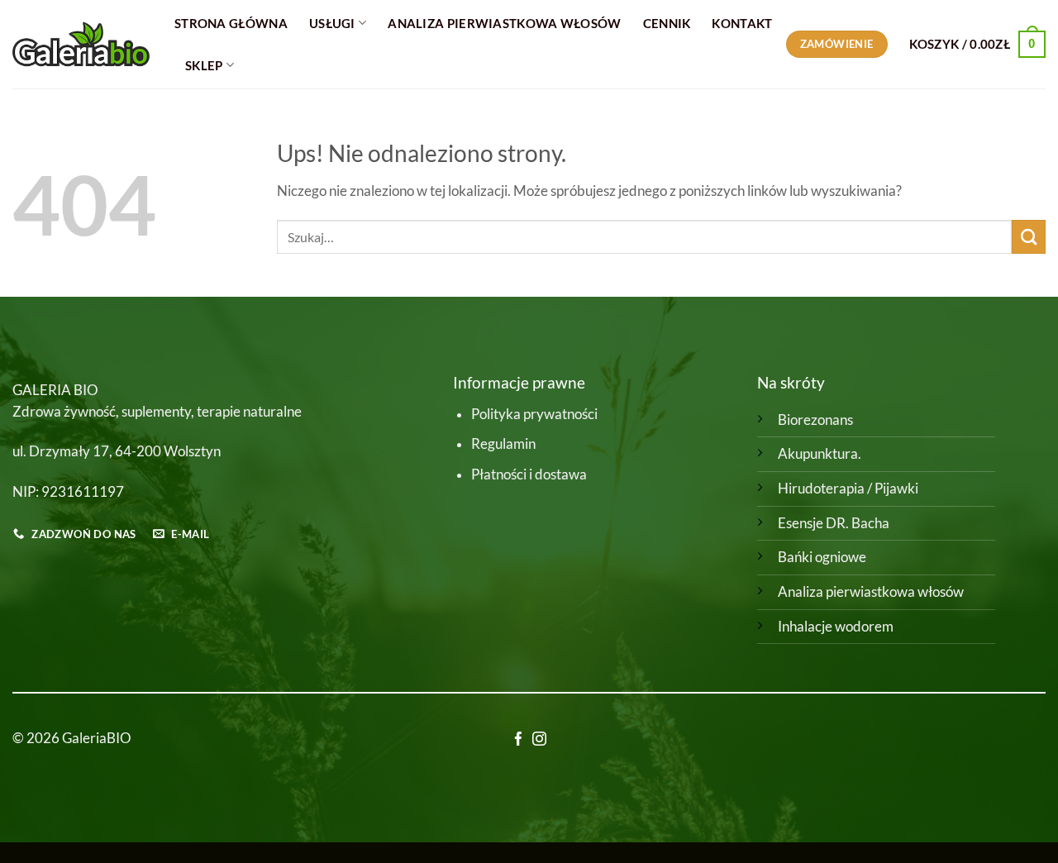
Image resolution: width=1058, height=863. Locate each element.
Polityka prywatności (534, 414)
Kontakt (742, 23)
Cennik (667, 23)
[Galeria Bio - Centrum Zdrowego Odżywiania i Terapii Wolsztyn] (81, 43)
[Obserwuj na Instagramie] (539, 740)
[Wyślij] (1029, 237)
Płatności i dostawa (529, 474)
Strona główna (231, 23)
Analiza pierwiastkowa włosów (871, 592)
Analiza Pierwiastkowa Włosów (504, 23)
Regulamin (503, 444)
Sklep (204, 65)
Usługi (332, 23)
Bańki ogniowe (822, 557)
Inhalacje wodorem (836, 626)
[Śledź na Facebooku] (519, 740)
